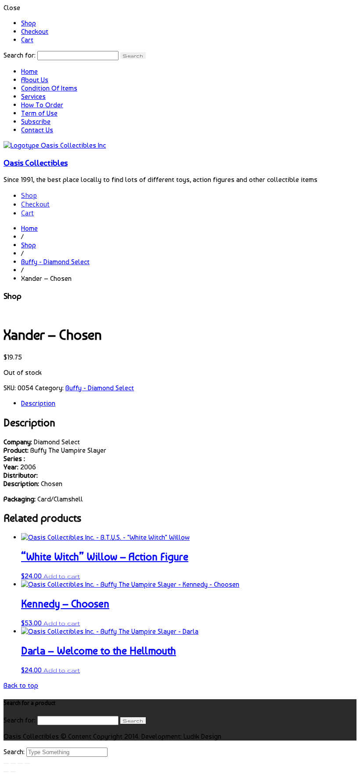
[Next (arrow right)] (13, 771)
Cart (27, 40)
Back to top (21, 685)
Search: (15, 752)
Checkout (34, 31)
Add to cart (61, 576)
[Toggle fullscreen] (20, 763)
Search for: (20, 55)
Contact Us (37, 130)
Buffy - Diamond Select (55, 262)
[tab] (188, 403)
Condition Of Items (49, 88)
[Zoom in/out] (27, 763)
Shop (28, 23)
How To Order (42, 105)
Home (29, 71)
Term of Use (39, 113)
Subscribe (35, 121)
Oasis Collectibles (36, 162)
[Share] (13, 763)
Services (33, 96)
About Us (34, 80)
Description (38, 403)
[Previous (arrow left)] (6, 771)
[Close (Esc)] (6, 763)
